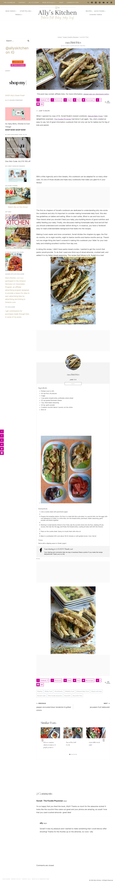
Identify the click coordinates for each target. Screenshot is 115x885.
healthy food (69, 691)
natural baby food (83, 691)
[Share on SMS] (2, 453)
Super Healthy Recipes (77, 45)
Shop (61, 2)
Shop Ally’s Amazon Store (40, 879)
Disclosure (6, 879)
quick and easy (96, 691)
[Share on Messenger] (2, 449)
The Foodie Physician (62, 119)
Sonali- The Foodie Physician (49, 801)
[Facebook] (92, 2)
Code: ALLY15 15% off (21, 161)
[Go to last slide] (42, 740)
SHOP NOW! (10, 130)
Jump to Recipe (44, 111)
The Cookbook (9, 2)
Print (73, 383)
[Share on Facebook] (2, 431)
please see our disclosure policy (96, 94)
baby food (48, 691)
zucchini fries (77, 696)
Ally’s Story (34, 2)
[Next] (104, 740)
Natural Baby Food (95, 116)
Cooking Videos (95, 14)
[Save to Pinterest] (2, 436)
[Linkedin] (111, 2)
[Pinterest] (99, 2)
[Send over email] (2, 440)
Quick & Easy (65, 45)
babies (39, 691)
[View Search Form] (88, 2)
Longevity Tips (73, 2)
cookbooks (59, 691)
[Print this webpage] (2, 444)
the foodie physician (55, 696)
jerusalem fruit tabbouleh (100, 705)
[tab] (69, 754)
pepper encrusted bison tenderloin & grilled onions (53, 707)
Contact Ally (26, 879)
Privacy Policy (16, 879)
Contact (22, 2)
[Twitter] (107, 2)
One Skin (8, 161)
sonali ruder (41, 696)
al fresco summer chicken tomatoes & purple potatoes (49, 744)
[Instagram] (95, 2)
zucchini (67, 696)
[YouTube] (103, 2)
